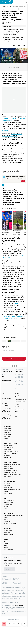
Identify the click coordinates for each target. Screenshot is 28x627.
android (6, 579)
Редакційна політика (6, 398)
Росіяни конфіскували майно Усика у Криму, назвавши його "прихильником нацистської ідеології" (19, 6)
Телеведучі (4, 403)
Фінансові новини (8, 487)
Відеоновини (7, 434)
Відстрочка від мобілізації (10, 472)
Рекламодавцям (5, 405)
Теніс (5, 545)
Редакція (4, 395)
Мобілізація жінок (8, 468)
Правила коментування (20, 399)
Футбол (6, 543)
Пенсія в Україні (8, 493)
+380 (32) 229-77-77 (10, 604)
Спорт (6, 539)
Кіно (5, 498)
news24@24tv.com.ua (7, 371)
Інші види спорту (8, 549)
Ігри (16, 416)
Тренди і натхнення (9, 534)
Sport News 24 (5, 6)
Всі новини (7, 426)
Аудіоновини (7, 436)
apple (16, 579)
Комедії (6, 506)
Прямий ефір (7, 432)
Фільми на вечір (8, 504)
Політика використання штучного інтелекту (7, 415)
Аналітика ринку (8, 530)
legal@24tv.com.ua (19, 605)
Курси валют (7, 485)
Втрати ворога (7, 457)
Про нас (4, 393)
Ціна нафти (7, 483)
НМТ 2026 (6, 519)
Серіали (6, 508)
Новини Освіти (8, 513)
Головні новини (8, 428)
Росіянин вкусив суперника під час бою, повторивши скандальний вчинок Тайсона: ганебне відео (13, 136)
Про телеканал (5, 400)
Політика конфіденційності (6, 411)
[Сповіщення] (26, 2)
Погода (6, 438)
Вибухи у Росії (7, 455)
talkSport (17, 303)
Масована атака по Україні (10, 453)
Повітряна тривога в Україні (11, 451)
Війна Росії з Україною (10, 443)
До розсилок (9, 569)
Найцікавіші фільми (9, 500)
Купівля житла (7, 532)
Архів (16, 411)
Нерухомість (8, 528)
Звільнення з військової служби (12, 464)
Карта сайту (18, 414)
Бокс (10, 6)
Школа (6, 517)
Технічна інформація (20, 401)
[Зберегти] (24, 45)
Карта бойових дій (8, 447)
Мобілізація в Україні (10, 462)
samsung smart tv (16, 583)
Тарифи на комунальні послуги (12, 489)
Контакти (17, 404)
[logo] (9, 2)
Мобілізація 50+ (8, 466)
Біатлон (6, 547)
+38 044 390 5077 (19, 371)
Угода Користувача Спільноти (19, 396)
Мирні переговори (8, 449)
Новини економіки (9, 481)
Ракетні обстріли (8, 445)
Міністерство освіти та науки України (13, 515)
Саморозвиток (7, 521)
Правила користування (7, 408)
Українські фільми (8, 502)
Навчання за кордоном (10, 523)
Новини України (8, 430)
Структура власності (19, 409)
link (15, 377)
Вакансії (17, 406)
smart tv (6, 583)
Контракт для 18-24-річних (10, 470)
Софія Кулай (8, 22)
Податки (6, 491)
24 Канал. (5, 130)
